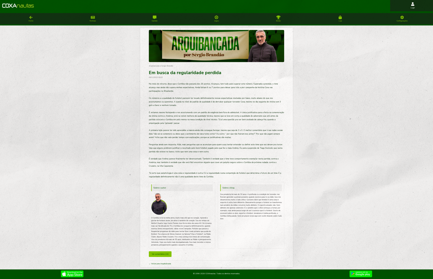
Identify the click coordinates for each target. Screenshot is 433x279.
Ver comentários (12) (160, 254)
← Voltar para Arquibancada (160, 263)
